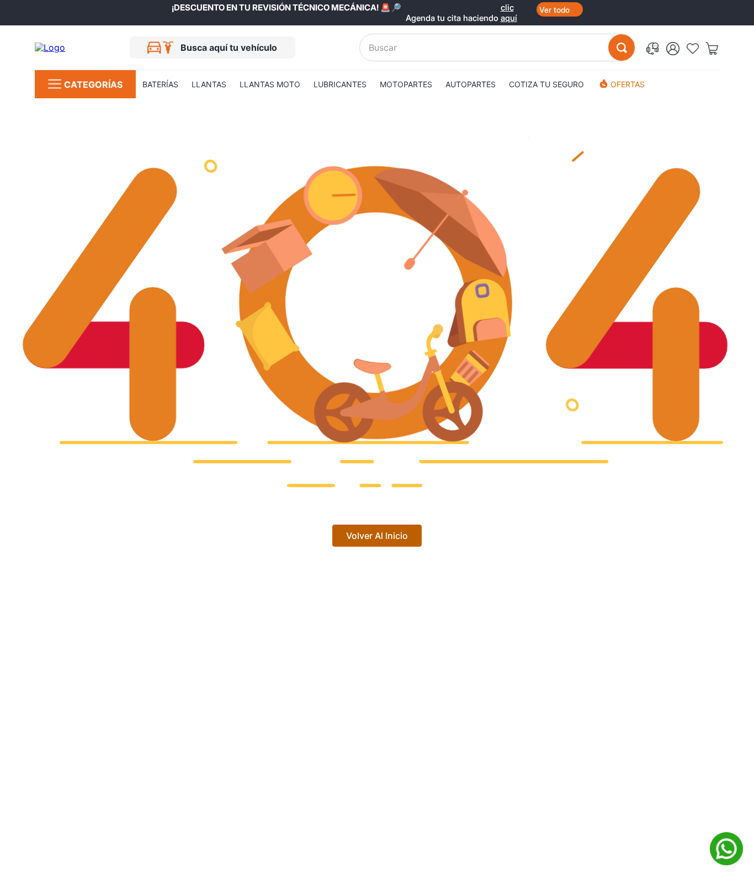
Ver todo (554, 9)
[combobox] (497, 47)
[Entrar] (676, 47)
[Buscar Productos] (621, 47)
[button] (654, 48)
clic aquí (509, 7)
